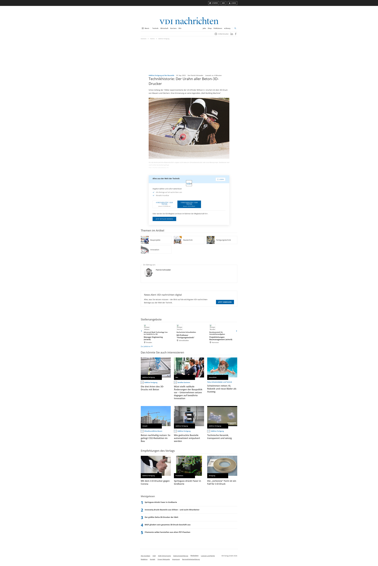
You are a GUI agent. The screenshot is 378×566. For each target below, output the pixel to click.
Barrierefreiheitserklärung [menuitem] (191, 559)
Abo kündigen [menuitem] (145, 556)
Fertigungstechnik (223, 240)
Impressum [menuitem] (176, 559)
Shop (210, 28)
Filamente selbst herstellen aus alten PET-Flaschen (167, 532)
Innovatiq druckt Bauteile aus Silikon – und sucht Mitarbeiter (172, 509)
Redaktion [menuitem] (144, 559)
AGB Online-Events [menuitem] (164, 556)
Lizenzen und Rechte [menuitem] (208, 556)
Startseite (143, 38)
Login (233, 3)
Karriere (173, 28)
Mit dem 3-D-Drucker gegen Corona (155, 482)
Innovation (154, 249)
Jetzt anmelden (225, 302)
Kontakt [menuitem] (152, 559)
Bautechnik (188, 240)
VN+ (180, 28)
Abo (223, 3)
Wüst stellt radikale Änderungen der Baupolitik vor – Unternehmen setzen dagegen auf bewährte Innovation (188, 392)
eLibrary (227, 28)
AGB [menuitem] (154, 556)
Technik (155, 28)
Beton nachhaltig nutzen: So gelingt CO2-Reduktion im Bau (155, 438)
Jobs (204, 28)
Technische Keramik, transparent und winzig (219, 437)
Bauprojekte (155, 240)
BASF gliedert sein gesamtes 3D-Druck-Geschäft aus (167, 524)
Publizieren (218, 28)
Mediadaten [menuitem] (194, 556)
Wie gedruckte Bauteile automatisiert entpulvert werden (187, 438)
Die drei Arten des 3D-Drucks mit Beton (152, 388)
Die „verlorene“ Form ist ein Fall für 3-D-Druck (221, 482)
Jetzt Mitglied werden (164, 219)
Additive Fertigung (163, 38)
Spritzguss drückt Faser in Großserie (187, 482)
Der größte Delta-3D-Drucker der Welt (161, 517)
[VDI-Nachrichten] (189, 21)
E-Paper (215, 3)
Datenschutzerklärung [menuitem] (180, 556)
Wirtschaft (164, 28)
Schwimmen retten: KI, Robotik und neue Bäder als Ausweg (221, 388)
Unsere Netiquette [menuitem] (164, 559)
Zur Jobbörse (145, 346)
